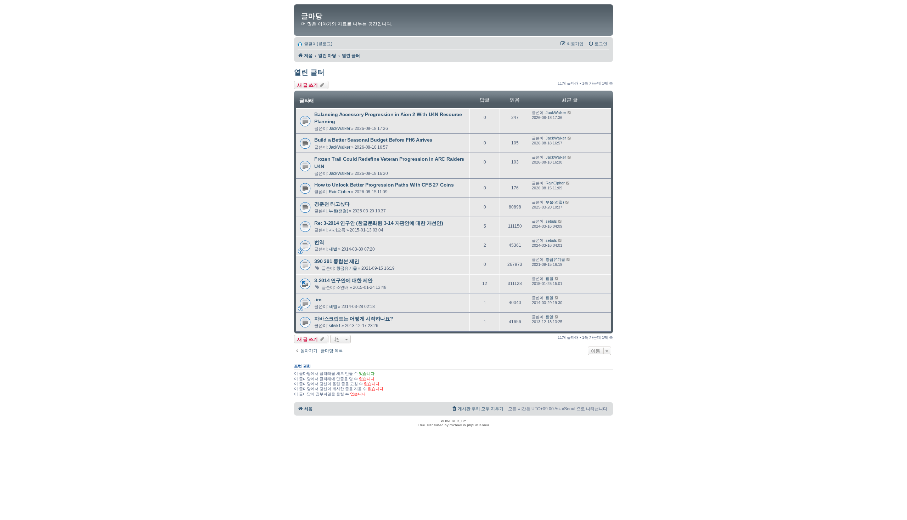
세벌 (333, 249)
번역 (319, 242)
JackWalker (339, 128)
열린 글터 (309, 72)
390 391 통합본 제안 (336, 261)
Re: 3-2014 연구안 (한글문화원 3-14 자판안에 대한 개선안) (378, 223)
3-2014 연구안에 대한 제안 (343, 280)
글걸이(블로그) (318, 43)
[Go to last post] (569, 112)
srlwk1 (335, 325)
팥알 (549, 278)
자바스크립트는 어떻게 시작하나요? (353, 318)
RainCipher (339, 191)
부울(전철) (338, 210)
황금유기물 (346, 268)
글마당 (311, 16)
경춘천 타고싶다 (332, 204)
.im (317, 299)
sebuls (551, 221)
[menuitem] (597, 43)
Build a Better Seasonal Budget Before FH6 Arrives (373, 140)
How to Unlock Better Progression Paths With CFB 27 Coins (384, 185)
